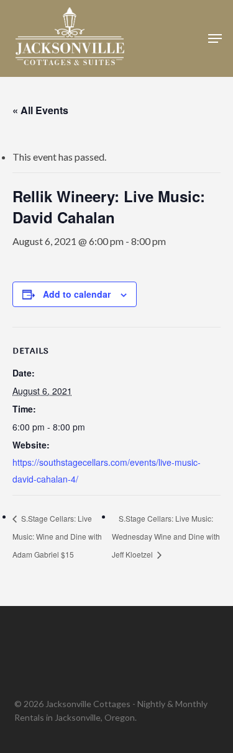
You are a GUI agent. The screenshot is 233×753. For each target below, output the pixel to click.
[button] (215, 38)
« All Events (40, 110)
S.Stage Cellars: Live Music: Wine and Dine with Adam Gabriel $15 (57, 536)
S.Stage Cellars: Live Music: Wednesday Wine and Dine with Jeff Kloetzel (166, 536)
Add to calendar (77, 294)
